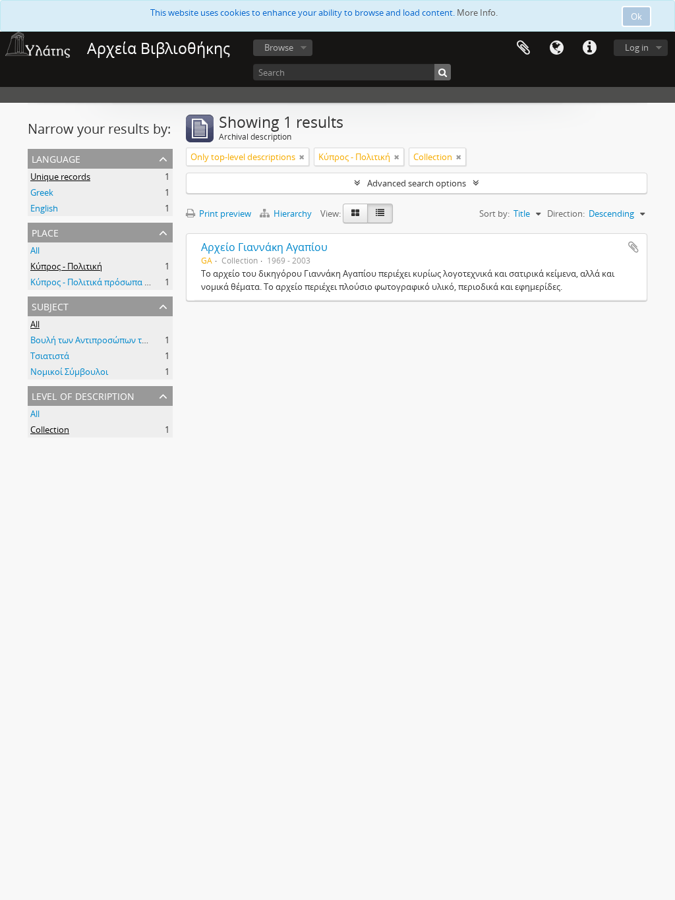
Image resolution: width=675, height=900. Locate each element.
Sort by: (494, 213)
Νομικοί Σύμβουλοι (69, 372)
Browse (278, 47)
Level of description (83, 395)
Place (45, 231)
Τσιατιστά (49, 356)
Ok (636, 16)
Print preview (224, 213)
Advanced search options (416, 183)
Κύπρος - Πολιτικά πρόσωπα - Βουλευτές (110, 282)
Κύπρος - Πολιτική (66, 266)
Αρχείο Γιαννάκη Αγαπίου (264, 247)
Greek (41, 192)
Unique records (60, 177)
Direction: (566, 213)
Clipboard (523, 48)
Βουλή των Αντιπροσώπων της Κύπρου (107, 340)
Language (556, 48)
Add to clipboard (633, 247)
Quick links (589, 48)
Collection (49, 430)
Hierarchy (293, 213)
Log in (637, 47)
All (35, 250)
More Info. (477, 12)
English (44, 208)
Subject (50, 305)
